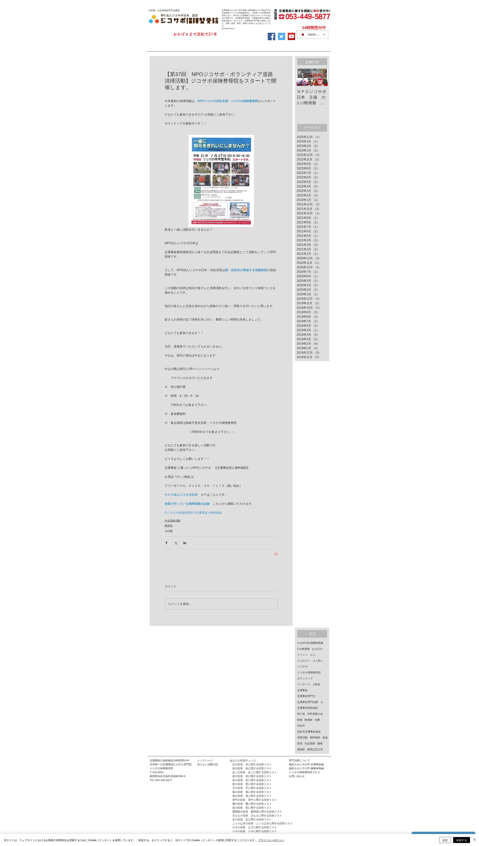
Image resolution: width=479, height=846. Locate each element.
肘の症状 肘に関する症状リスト (251, 784)
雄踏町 (301, 749)
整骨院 (169, 525)
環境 (299, 743)
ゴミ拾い (317, 660)
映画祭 (308, 719)
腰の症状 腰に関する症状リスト (252, 803)
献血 (325, 737)
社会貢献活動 (172, 520)
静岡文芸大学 (315, 749)
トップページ (205, 760)
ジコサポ (302, 666)
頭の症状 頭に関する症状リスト (251, 768)
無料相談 (315, 737)
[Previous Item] (302, 77)
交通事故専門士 (306, 696)
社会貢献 (310, 743)
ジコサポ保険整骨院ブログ (304, 772)
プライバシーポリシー (271, 840)
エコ (312, 654)
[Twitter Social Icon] (281, 36)
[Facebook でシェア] (166, 543)
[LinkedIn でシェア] (185, 543)
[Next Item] (321, 77)
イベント (302, 654)
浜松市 (301, 725)
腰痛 (320, 743)
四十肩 (301, 713)
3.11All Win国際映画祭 (310, 642)
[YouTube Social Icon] (291, 36)
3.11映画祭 (303, 648)
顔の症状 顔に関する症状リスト (251, 776)
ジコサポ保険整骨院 (309, 672)
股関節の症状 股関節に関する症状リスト (257, 811)
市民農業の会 (315, 713)
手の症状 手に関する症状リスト (251, 787)
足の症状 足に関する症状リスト (252, 819)
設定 (445, 840)
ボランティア (305, 678)
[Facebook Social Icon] (271, 36)
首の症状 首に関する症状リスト (252, 780)
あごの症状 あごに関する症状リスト (254, 772)
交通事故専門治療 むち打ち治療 (312, 702)
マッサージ (303, 684)
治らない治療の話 (207, 764)
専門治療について (299, 760)
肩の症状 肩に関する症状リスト (251, 795)
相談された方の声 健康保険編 (306, 768)
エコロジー (303, 660)
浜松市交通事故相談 (309, 731)
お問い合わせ (297, 776)
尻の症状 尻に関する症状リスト (252, 807)
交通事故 (302, 690)
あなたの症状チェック (243, 760)
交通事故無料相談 (307, 707)
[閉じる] (474, 840)
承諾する (461, 840)
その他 (169, 530)
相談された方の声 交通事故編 (306, 764)
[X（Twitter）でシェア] (175, 543)
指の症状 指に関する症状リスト (252, 791)
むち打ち (317, 648)
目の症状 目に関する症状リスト (252, 764)
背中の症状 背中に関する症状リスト (254, 799)
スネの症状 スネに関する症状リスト (254, 831)
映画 (299, 719)
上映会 (316, 684)
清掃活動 (302, 737)
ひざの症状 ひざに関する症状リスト (254, 827)
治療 (317, 719)
